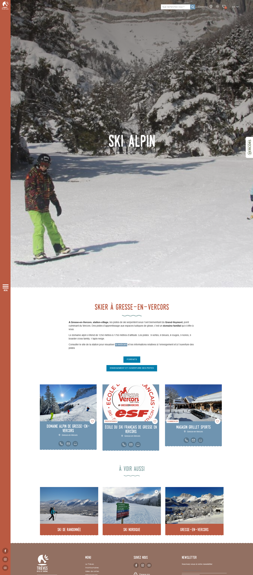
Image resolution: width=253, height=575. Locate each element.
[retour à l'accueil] (5, 5)
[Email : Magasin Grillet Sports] (193, 440)
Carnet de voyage (224, 6)
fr (233, 7)
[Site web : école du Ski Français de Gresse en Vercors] (138, 444)
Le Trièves (89, 564)
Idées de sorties (92, 571)
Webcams (211, 6)
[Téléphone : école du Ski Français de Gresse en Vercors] (124, 444)
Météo (217, 6)
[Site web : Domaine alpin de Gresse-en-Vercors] (75, 443)
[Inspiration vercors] (249, 147)
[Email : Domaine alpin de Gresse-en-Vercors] (68, 443)
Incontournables (92, 568)
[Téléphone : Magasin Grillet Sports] (186, 440)
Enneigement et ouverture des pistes (132, 368)
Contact (202, 7)
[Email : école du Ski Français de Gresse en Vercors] (131, 444)
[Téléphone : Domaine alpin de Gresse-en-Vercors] (61, 443)
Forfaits (132, 359)
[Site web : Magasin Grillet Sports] (200, 440)
